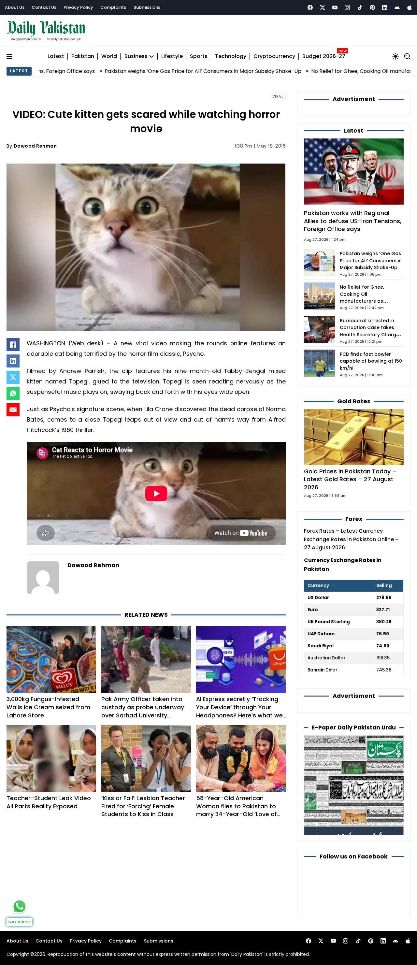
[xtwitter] (322, 7)
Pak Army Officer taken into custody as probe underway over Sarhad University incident (142, 711)
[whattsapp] (19, 906)
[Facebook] (310, 7)
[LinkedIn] (13, 360)
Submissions (147, 7)
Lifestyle (172, 56)
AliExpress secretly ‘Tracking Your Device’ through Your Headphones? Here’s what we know (239, 711)
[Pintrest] (372, 7)
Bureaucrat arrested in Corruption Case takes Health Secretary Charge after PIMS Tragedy (369, 331)
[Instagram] (347, 7)
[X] (13, 377)
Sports (199, 56)
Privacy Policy (78, 7)
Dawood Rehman (35, 146)
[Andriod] (397, 7)
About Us (14, 7)
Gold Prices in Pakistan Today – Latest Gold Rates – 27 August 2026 (350, 479)
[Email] (13, 409)
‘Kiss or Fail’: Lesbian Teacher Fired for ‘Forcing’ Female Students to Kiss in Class (143, 806)
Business (136, 56)
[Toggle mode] (395, 56)
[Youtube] (335, 7)
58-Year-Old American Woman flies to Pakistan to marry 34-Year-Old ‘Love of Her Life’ (236, 810)
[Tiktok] (360, 7)
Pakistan (82, 56)
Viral (277, 96)
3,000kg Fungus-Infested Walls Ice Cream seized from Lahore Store (48, 707)
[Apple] (409, 7)
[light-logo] (47, 31)
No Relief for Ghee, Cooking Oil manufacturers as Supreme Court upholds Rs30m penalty (368, 301)
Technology (230, 56)
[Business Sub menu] (151, 56)
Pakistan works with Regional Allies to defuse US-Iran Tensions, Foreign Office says (352, 221)
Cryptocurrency (274, 56)
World (109, 56)
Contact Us (44, 7)
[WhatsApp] (13, 393)
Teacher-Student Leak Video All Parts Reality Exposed (49, 802)
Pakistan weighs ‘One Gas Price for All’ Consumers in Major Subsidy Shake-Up (161, 71)
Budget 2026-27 (323, 56)
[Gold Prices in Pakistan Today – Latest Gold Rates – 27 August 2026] (354, 436)
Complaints (113, 7)
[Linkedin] (384, 7)
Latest (56, 56)
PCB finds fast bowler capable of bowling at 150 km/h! (371, 361)
